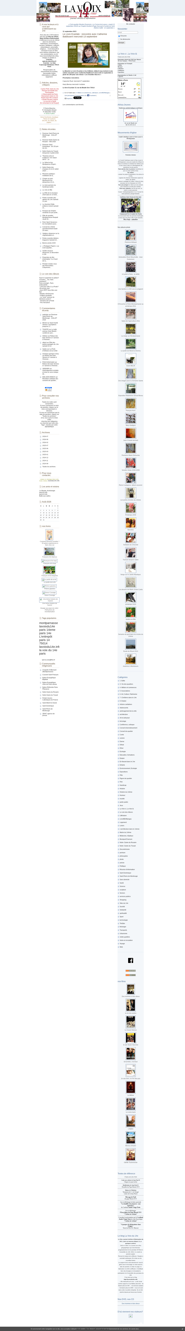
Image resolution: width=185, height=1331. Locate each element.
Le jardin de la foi (50, 582)
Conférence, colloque (127, 724)
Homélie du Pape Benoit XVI (130, 1187)
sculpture (123, 890)
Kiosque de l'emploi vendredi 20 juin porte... (50, 211)
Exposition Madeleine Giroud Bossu (130, 395)
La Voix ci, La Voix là (127, 809)
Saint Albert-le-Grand (49, 703)
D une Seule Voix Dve (130, 1045)
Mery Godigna (131, 425)
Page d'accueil (98, 26)
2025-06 (45, 448)
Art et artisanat (125, 718)
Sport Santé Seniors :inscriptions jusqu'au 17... (50, 324)
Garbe (44, 349)
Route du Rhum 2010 (130, 651)
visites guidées (125, 937)
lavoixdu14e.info (53, 481)
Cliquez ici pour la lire (130, 1182)
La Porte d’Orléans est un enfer (50, 350)
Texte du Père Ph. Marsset (130, 1226)
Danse (122, 741)
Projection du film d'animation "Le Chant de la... (50, 259)
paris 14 (44, 640)
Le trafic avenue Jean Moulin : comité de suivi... (49, 331)
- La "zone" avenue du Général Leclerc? (46, 298)
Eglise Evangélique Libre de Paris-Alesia (49, 683)
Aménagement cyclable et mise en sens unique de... (50, 372)
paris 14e (45, 633)
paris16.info (43, 492)
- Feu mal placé (44, 302)
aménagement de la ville (128, 711)
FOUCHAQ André (48, 362)
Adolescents (124, 708)
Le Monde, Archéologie (47, 491)
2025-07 (45, 445)
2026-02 (45, 442)
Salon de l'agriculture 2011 (131, 321)
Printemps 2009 (130, 515)
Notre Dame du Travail (50, 695)
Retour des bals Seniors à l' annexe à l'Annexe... (50, 337)
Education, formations (127, 755)
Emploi (122, 758)
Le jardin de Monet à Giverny (131, 351)
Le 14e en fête (47, 190)
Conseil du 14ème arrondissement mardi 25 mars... (49, 228)
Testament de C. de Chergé (131, 1192)
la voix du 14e (48, 650)
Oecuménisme (125, 849)
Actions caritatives (126, 704)
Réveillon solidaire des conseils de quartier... (50, 379)
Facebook (92, 95)
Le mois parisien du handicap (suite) (49, 186)
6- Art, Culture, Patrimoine (128, 694)
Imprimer (69, 98)
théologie (123, 927)
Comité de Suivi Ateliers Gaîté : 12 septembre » (104, 27)
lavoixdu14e (47, 626)
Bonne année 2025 (49, 243)
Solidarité (123, 910)
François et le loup (49, 563)
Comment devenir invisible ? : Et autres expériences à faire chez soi (49, 543)
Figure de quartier (126, 778)
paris (42, 653)
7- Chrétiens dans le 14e (128, 697)
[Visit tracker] (130, 1317)
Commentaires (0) (80, 95)
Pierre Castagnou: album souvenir (130, 485)
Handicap (123, 785)
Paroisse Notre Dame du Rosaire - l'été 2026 (50, 141)
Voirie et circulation (126, 940)
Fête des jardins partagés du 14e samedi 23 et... (50, 344)
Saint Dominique (48, 706)
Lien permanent (69, 95)
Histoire (122, 789)
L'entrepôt (45, 636)
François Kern (130, 410)
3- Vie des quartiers (126, 684)
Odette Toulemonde (130, 1162)
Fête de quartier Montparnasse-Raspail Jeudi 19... (50, 217)
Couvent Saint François (50, 675)
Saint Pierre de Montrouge (47, 710)
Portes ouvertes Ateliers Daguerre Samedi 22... (50, 239)
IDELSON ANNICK (48, 377)
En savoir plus (134, 1329)
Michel (44, 323)
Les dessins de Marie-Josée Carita (131, 589)
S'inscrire (123, 36)
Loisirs (122, 825)
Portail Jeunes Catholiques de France (50, 699)
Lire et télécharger (130, 1212)
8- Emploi (123, 701)
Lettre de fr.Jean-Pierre (130, 1194)
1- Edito (122, 681)
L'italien (130, 1129)
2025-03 (45, 451)
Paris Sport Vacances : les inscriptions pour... (50, 223)
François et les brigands (50, 576)
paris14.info (43, 494)
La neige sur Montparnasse (130, 336)
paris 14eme (47, 629)
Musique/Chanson (126, 839)
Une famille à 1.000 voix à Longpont (130, 289)
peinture (122, 853)
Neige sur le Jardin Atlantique (131, 574)
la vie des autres (130, 1013)
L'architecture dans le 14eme (129, 829)
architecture (124, 714)
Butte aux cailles (44, 496)
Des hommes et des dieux (131, 996)
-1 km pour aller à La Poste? (49, 287)
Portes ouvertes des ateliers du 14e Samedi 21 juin (50, 199)
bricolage (123, 721)
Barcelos (131, 530)
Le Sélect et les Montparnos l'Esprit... (49, 163)
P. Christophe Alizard (49, 110)
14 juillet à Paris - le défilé (130, 274)
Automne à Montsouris (130, 666)
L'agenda (120, 76)
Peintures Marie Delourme (131, 455)
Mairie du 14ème (125, 832)
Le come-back (131, 1112)
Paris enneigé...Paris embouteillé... (46, 284)
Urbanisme (123, 933)
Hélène (44, 336)
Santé (122, 883)
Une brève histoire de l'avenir (49, 604)
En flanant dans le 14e (127, 761)
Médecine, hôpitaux (126, 836)
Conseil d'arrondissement (128, 728)
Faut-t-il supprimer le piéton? (49, 278)
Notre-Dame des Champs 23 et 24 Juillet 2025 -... (50, 169)
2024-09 (45, 464)
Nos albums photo (124, 227)
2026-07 (45, 436)
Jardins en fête (131, 619)
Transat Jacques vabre (130, 560)
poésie (122, 863)
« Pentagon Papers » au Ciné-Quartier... (50, 247)
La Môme (130, 1095)
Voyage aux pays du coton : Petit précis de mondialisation (49, 610)
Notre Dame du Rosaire (50, 692)
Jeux (121, 805)
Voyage (122, 943)
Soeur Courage (49, 595)
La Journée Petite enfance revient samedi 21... (50, 206)
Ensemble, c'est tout (130, 1062)
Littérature (123, 815)
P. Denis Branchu (49, 108)
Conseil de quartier (126, 731)
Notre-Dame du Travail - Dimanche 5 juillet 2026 (50, 152)
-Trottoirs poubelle (45, 295)
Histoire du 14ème (126, 792)
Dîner (121, 748)
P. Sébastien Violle (49, 112)
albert (44, 342)
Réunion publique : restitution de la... (49, 174)
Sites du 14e (124, 903)
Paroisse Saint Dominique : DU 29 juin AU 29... (50, 146)
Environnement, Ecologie (128, 768)
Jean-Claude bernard (130, 440)
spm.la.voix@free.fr (48, 660)
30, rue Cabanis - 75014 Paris (126, 61)
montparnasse (48, 623)
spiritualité (123, 913)
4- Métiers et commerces (128, 687)
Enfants (122, 765)
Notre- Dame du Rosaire (128, 842)
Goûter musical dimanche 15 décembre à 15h (50, 252)
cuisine (122, 738)
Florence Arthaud (131, 242)
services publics (125, 896)
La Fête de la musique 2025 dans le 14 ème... (50, 194)
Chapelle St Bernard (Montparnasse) (49, 671)
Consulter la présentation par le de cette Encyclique (130, 1219)
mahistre (45, 314)
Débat (122, 745)
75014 (43, 643)
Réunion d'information (127, 869)
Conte (122, 735)
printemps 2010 (130, 604)
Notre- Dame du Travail (128, 846)
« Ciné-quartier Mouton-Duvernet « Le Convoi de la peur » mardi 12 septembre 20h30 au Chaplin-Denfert (90, 25)
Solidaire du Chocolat (130, 545)
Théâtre (122, 923)
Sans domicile (124, 879)
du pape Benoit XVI (131, 1198)
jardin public (124, 802)
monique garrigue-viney (50, 354)
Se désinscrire (125, 39)
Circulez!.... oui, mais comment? (46, 280)
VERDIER (45, 369)
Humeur (122, 795)
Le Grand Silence (131, 1030)
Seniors (122, 893)
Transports (123, 930)
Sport (121, 917)
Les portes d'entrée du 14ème (130, 500)
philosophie (124, 856)
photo (122, 859)
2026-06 (45, 439)
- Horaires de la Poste (46, 301)
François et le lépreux (49, 557)
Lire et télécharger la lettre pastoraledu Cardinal (130, 1204)
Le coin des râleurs (126, 812)
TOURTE (45, 329)
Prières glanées (49, 589)
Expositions (124, 772)
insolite (122, 799)
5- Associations (125, 691)
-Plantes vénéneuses (46, 294)
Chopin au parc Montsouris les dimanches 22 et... (48, 180)
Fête (121, 775)
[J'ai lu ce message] (182, 1329)
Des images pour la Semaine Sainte (130, 381)
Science (122, 886)
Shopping (123, 900)
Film (121, 782)
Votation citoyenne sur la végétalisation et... (50, 234)
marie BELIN (130, 366)
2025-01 (45, 454)
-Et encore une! (44, 288)
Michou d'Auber (130, 1146)
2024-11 (45, 460)
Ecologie (123, 751)
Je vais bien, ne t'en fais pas (130, 1078)
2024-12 (45, 457)
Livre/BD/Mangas (126, 819)
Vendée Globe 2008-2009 (131, 470)
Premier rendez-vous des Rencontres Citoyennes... (49, 265)
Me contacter (130, 24)
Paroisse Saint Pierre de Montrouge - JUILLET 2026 (50, 135)
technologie (124, 920)
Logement (123, 822)
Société (122, 907)
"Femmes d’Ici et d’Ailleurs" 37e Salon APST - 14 (49, 157)
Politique (123, 866)
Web (121, 947)
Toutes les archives (49, 467)
